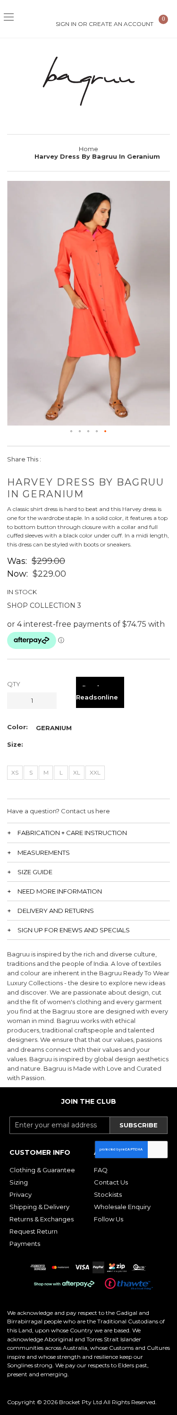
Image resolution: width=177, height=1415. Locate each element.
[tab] (88, 832)
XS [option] (14, 772)
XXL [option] (95, 772)
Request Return (33, 1231)
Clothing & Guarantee (42, 1170)
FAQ (101, 1170)
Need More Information (59, 891)
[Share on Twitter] (76, 459)
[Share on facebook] (55, 459)
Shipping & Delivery (39, 1206)
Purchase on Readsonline (100, 692)
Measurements (43, 852)
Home (88, 149)
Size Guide (34, 872)
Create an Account (121, 23)
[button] (71, 432)
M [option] (46, 772)
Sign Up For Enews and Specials (73, 930)
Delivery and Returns (55, 910)
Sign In (66, 23)
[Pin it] (97, 459)
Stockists (108, 1194)
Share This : (24, 459)
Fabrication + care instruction (72, 832)
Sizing (18, 1182)
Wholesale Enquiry (122, 1206)
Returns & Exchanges (41, 1219)
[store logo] (89, 81)
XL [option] (76, 772)
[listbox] (54, 728)
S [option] (31, 772)
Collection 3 (55, 605)
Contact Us (111, 1182)
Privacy (20, 1194)
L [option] (61, 772)
